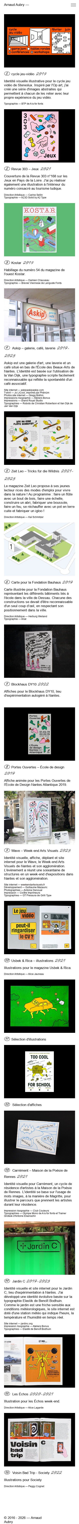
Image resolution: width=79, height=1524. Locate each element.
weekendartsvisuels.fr (33, 884)
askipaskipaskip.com (32, 390)
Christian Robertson (46, 403)
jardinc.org (27, 1323)
